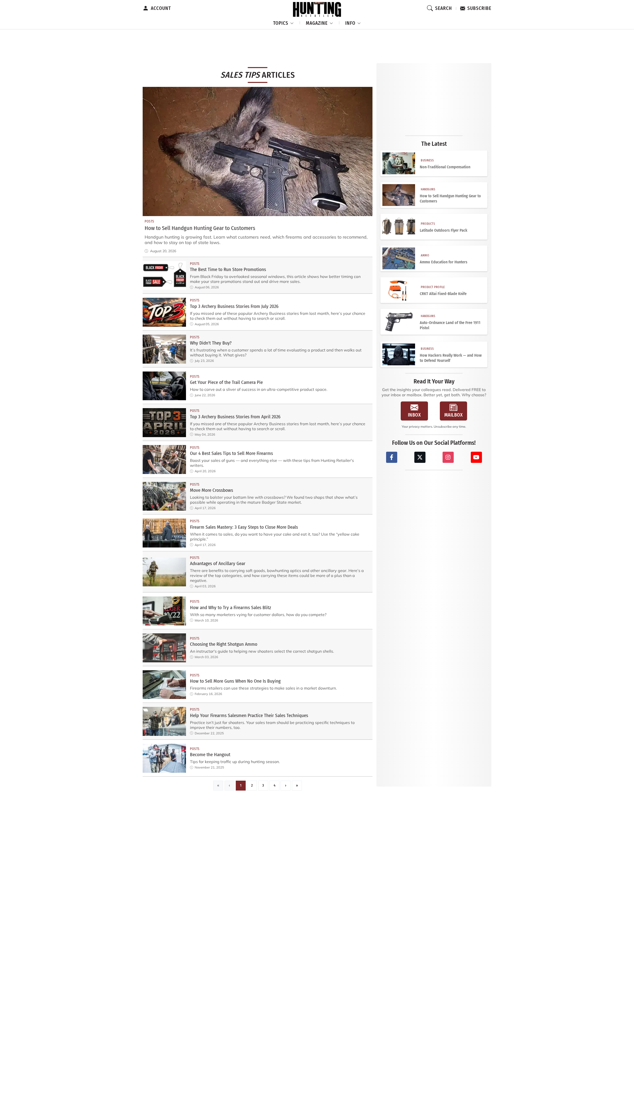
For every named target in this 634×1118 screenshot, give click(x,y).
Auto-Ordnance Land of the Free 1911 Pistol (450, 325)
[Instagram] (448, 457)
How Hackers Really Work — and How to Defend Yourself (451, 358)
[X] (419, 457)
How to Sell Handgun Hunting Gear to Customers (450, 198)
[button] (283, 22)
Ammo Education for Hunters (443, 262)
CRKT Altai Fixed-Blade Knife (443, 293)
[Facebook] (391, 457)
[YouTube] (476, 457)
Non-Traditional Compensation (445, 167)
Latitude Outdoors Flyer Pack (443, 230)
